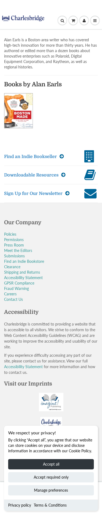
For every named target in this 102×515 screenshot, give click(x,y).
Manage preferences (51, 490)
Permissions (14, 239)
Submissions (14, 256)
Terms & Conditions (50, 505)
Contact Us (13, 299)
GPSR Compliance (19, 283)
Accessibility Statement (23, 277)
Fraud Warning (16, 288)
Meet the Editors (18, 250)
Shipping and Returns (22, 272)
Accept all (51, 464)
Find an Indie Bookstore (24, 261)
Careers (10, 294)
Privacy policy (19, 505)
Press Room (14, 245)
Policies (10, 234)
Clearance (12, 266)
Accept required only (51, 477)
